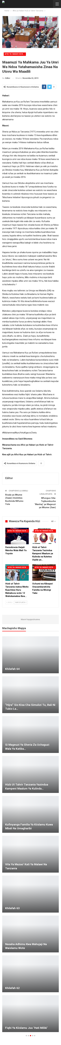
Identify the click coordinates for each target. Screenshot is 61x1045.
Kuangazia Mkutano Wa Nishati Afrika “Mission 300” (29, 826)
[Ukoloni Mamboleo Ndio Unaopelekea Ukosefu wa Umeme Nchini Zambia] (30, 854)
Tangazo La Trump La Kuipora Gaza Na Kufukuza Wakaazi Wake (30, 906)
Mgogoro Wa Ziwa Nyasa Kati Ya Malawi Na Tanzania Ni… (30, 1026)
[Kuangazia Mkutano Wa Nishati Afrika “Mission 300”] (30, 814)
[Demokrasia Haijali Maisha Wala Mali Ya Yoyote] (17, 536)
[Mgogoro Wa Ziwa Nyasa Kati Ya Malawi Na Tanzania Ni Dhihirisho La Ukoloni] (30, 1013)
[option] (30, 835)
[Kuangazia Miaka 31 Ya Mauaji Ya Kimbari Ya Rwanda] (30, 654)
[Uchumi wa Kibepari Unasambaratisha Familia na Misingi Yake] (44, 572)
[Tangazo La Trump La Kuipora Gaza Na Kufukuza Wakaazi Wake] (30, 894)
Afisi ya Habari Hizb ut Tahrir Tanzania (15, 54)
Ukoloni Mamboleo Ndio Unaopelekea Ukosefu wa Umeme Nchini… (29, 866)
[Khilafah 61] (30, 694)
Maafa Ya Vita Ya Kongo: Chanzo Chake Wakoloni (30, 946)
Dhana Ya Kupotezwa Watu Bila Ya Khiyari (26, 986)
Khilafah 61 (12, 708)
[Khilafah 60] (30, 774)
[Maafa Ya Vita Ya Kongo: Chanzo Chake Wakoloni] (30, 934)
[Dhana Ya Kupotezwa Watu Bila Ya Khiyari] (30, 973)
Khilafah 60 (12, 788)
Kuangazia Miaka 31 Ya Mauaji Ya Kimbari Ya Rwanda (26, 667)
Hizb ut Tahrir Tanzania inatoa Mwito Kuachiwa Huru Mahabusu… (29, 746)
